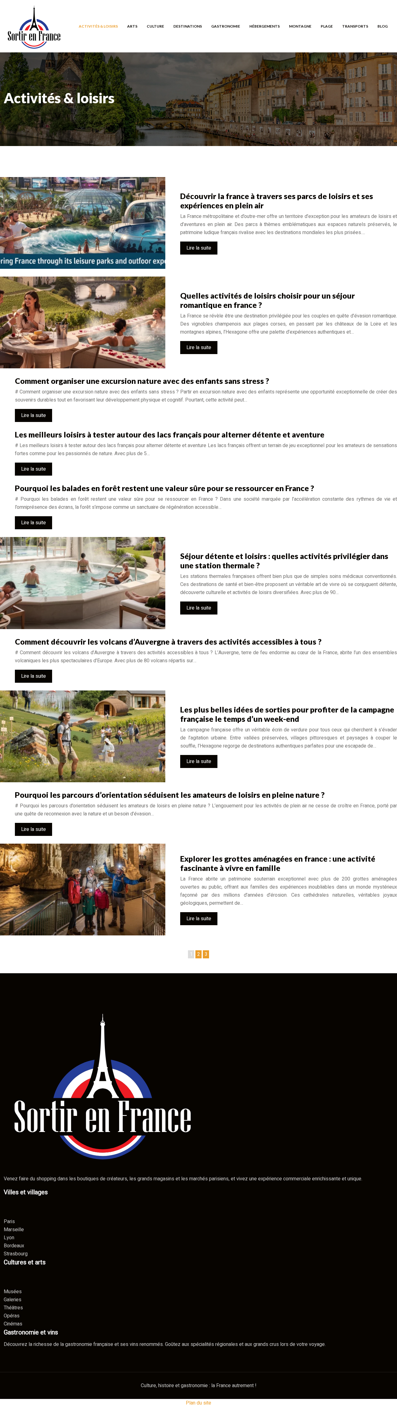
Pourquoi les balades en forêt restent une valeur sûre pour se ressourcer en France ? (164, 488)
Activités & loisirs (98, 26)
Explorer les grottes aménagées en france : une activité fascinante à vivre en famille (277, 863)
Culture (155, 26)
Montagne (300, 26)
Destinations (187, 26)
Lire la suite (198, 248)
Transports (355, 26)
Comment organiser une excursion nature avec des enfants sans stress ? (142, 380)
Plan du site (198, 1403)
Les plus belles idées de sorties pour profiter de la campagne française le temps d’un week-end (287, 714)
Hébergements (264, 26)
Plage (327, 26)
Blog (382, 26)
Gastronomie (225, 26)
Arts (132, 26)
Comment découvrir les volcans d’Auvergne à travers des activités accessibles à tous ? (168, 641)
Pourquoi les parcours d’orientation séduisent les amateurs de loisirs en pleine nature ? (170, 794)
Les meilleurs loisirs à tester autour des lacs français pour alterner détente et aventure (169, 434)
